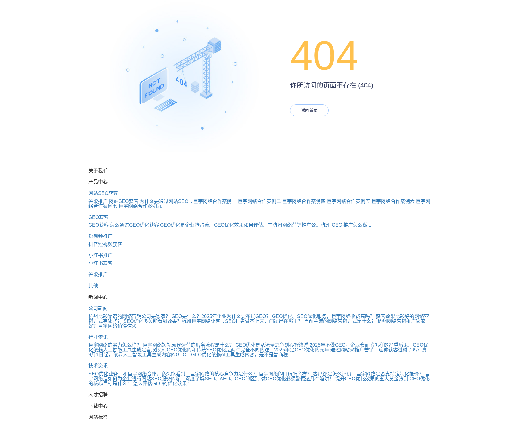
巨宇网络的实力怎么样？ (114, 345)
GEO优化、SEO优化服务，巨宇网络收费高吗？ (323, 316)
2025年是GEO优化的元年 (301, 349)
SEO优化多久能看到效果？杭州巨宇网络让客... (173, 321)
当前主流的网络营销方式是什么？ (340, 321)
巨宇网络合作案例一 (215, 201)
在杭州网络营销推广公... (294, 225)
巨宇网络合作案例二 (259, 201)
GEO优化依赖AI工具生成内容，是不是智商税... (241, 354)
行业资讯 (98, 337)
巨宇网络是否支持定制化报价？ (390, 373)
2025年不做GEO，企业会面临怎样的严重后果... (361, 345)
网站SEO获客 (103, 193)
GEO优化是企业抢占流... (186, 225)
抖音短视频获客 (105, 244)
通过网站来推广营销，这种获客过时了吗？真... (380, 349)
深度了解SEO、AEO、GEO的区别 (222, 378)
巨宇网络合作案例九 (140, 206)
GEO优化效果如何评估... (240, 225)
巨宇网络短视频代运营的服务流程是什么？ (188, 345)
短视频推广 (100, 236)
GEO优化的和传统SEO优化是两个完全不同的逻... (220, 349)
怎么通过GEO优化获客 (134, 225)
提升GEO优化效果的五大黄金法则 (371, 378)
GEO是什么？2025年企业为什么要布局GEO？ (221, 316)
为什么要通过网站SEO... (166, 201)
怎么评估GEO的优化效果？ (162, 383)
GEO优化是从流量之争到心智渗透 (271, 345)
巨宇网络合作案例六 (393, 201)
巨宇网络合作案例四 (304, 201)
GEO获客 (98, 217)
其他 (93, 285)
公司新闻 (98, 308)
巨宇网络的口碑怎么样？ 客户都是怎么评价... (307, 373)
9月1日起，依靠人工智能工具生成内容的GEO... (139, 354)
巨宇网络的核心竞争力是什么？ (224, 373)
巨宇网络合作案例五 (348, 201)
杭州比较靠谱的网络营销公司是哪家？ (129, 316)
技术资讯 (98, 365)
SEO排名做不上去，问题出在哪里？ (264, 321)
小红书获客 (100, 263)
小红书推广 (100, 255)
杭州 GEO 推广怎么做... (346, 225)
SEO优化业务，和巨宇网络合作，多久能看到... (138, 373)
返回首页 (309, 110)
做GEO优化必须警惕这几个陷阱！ (297, 378)
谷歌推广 (98, 201)
